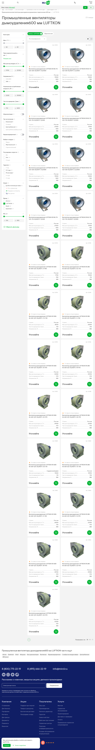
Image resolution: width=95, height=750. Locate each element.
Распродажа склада (27, 714)
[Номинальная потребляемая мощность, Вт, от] (4, 91)
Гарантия (42, 714)
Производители (44, 708)
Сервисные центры (45, 723)
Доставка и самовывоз (65, 717)
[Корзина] (90, 2)
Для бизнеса (6, 708)
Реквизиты (5, 723)
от (4, 47)
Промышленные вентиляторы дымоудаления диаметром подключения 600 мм (26, 12)
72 (92, 639)
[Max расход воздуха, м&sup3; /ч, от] (4, 66)
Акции (23, 701)
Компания (6, 701)
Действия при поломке (46, 720)
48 (90, 639)
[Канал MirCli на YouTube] (8, 674)
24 (87, 639)
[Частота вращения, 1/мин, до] (23, 104)
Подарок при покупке (27, 705)
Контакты (5, 714)
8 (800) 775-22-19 (11, 668)
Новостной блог (44, 717)
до (15, 47)
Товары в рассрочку (27, 708)
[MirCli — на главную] (46, 2)
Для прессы (5, 717)
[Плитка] (87, 38)
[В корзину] (56, 87)
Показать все (7, 58)
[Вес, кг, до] (23, 216)
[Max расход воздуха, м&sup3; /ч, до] (23, 66)
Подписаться (54, 685)
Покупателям (45, 701)
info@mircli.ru (60, 668)
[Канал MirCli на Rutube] (17, 674)
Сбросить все (48, 33)
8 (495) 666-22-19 (36, 668)
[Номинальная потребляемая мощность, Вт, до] (23, 91)
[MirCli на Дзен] (12, 674)
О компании (6, 705)
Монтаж (60, 705)
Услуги (61, 701)
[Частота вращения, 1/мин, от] (4, 104)
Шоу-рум (42, 705)
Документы (5, 720)
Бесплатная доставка (27, 711)
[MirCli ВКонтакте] (4, 674)
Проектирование (63, 714)
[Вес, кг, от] (4, 216)
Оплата (60, 719)
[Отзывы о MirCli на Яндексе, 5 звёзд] (47, 743)
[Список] (91, 38)
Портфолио (5, 711)
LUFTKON (56, 12)
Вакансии (5, 726)
